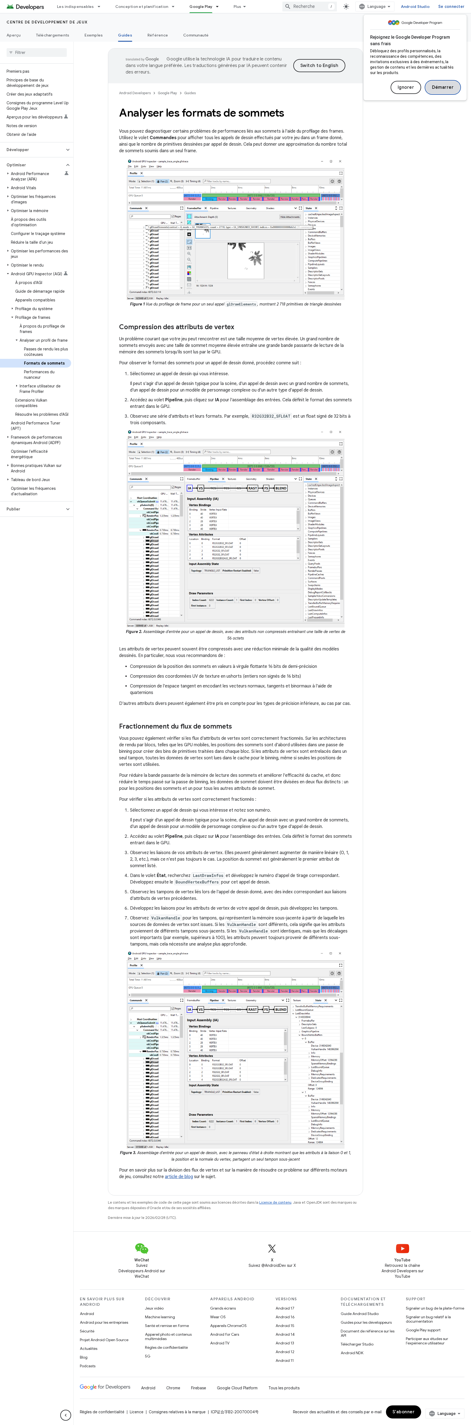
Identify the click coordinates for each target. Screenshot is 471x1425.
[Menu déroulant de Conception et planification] (175, 6)
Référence (157, 35)
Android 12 (285, 1351)
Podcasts (87, 1365)
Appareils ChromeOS (228, 1325)
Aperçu (14, 35)
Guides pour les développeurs (366, 1322)
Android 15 (285, 1325)
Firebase (198, 1388)
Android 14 (285, 1334)
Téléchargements (53, 35)
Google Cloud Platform (237, 1388)
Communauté (196, 35)
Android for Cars (224, 1334)
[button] (32, 149)
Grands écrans (223, 1308)
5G (147, 1356)
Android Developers (135, 93)
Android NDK (352, 1352)
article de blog (179, 1176)
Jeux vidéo (154, 1308)
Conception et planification (141, 6)
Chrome (173, 1388)
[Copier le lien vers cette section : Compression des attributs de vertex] (239, 327)
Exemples (93, 35)
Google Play (200, 6)
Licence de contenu (275, 1202)
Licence (136, 1412)
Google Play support (423, 1330)
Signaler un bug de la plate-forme (435, 1308)
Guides (125, 35)
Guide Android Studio (360, 1313)
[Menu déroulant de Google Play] (219, 6)
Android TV (220, 1343)
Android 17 (285, 1308)
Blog (83, 1357)
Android (87, 1313)
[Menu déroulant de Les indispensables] (101, 6)
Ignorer (406, 87)
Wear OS (218, 1316)
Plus (237, 6)
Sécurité (87, 1331)
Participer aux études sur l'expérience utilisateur (427, 1341)
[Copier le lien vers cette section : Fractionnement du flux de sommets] (237, 727)
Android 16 (285, 1316)
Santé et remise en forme (167, 1325)
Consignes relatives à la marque (177, 1412)
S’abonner (403, 1412)
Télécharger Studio (357, 1344)
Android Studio (415, 6)
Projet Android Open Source (104, 1339)
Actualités (88, 1348)
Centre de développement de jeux (47, 22)
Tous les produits (284, 1388)
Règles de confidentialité (166, 1347)
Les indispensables (75, 6)
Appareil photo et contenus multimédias (168, 1336)
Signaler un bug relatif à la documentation (428, 1319)
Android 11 (285, 1360)
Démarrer (443, 87)
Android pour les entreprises (104, 1322)
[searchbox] (37, 52)
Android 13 (285, 1343)
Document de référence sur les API (367, 1333)
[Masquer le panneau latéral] (65, 1415)
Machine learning (160, 1316)
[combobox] (309, 6)
